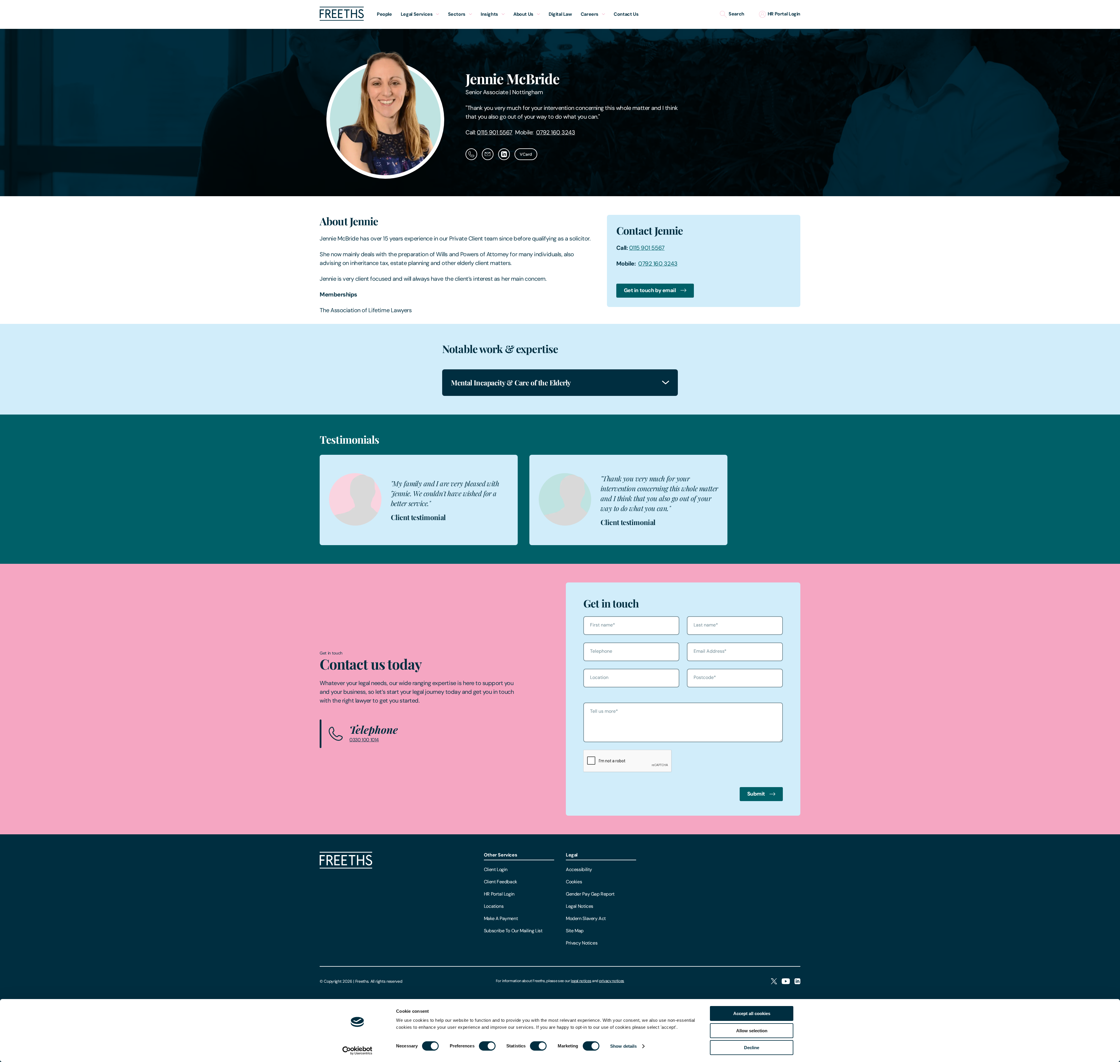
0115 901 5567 (494, 132)
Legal (572, 855)
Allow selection (751, 1030)
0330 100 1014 (364, 740)
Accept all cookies (751, 1013)
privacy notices (611, 980)
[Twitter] (774, 981)
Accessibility (579, 869)
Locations (494, 906)
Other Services (500, 855)
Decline (751, 1047)
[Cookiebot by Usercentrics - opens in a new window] (357, 1050)
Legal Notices (579, 906)
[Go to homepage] (342, 19)
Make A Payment (501, 918)
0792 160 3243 (555, 132)
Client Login (496, 869)
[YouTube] (786, 981)
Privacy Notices (581, 943)
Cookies (574, 882)
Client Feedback (500, 882)
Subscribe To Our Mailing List (513, 931)
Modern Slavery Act (586, 918)
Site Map (575, 931)
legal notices (581, 980)
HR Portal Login (499, 894)
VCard (526, 154)
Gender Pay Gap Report (590, 894)
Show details (623, 1046)
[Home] (346, 867)
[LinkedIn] (797, 981)
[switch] (487, 1046)
